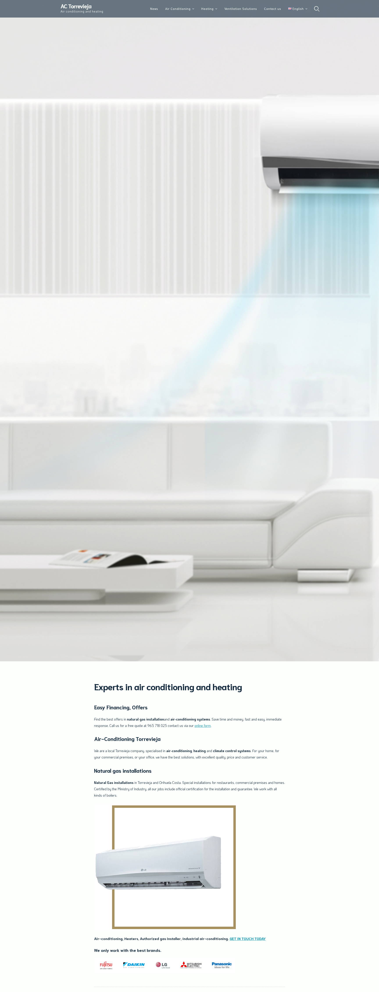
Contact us (272, 9)
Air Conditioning (178, 9)
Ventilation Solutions (240, 9)
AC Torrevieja (76, 5)
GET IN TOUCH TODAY (248, 938)
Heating (207, 9)
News (154, 9)
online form (203, 725)
